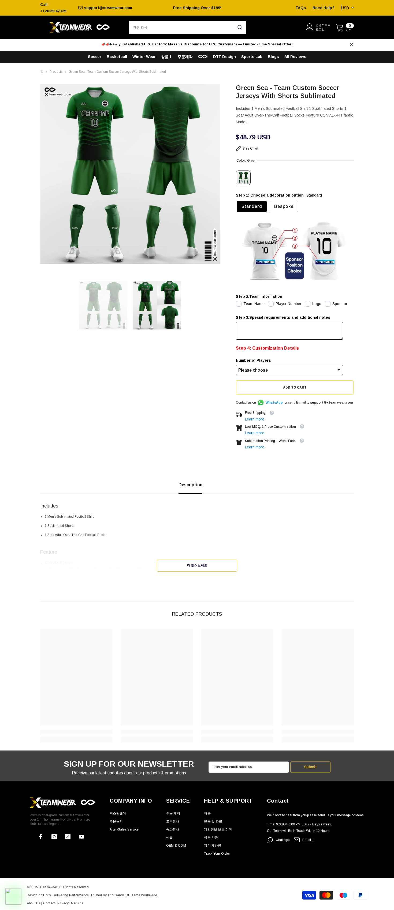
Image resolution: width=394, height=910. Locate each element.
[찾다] (187, 27)
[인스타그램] (54, 836)
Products (56, 72)
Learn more (254, 419)
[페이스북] (40, 836)
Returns (77, 903)
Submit (310, 767)
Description (190, 485)
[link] (76, 732)
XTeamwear (48, 887)
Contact (48, 903)
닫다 (351, 44)
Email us (308, 840)
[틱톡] (67, 836)
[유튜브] (81, 836)
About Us (34, 903)
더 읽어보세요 (197, 565)
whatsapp (282, 840)
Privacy (63, 903)
